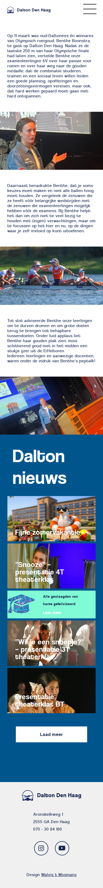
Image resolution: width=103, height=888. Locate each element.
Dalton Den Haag (34, 9)
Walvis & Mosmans (59, 874)
